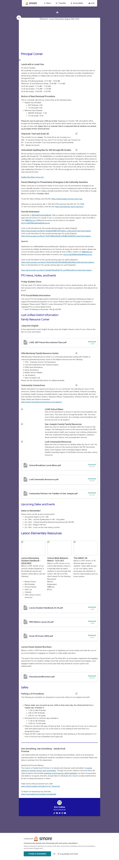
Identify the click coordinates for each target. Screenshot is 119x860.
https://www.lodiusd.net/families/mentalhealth (38, 794)
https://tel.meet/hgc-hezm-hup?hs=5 (69, 207)
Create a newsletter (37, 854)
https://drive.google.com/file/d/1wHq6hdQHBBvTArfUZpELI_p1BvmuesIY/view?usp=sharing (56, 231)
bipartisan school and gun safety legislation (60, 773)
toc (18, 17)
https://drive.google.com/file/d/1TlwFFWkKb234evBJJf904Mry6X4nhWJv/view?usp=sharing (56, 236)
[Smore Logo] (31, 3)
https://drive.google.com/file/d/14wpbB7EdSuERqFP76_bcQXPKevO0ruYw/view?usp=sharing (56, 270)
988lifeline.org (87, 252)
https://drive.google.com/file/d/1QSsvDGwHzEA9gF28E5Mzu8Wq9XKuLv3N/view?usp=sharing (57, 262)
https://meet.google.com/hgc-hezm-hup (66, 199)
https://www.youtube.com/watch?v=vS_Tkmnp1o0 (40, 786)
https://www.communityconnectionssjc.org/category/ (41, 402)
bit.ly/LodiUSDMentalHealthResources (77, 254)
